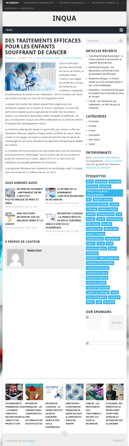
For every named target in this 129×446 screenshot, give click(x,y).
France (38, 58)
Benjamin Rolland (103, 199)
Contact (118, 440)
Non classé (94, 139)
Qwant (112, 248)
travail (115, 292)
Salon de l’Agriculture (98, 287)
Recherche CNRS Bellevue (107, 157)
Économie (94, 121)
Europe (92, 126)
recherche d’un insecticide (100, 263)
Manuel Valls (111, 229)
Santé (57, 58)
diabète (91, 214)
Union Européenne (96, 297)
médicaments (112, 238)
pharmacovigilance (96, 248)
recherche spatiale (96, 282)
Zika (99, 302)
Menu (9, 30)
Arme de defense (113, 161)
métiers (90, 243)
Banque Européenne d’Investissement (97, 193)
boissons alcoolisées (97, 204)
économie (109, 302)
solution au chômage (97, 292)
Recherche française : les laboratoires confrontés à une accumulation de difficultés (104, 70)
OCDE (101, 243)
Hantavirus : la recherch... (20, 8)
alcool (90, 181)
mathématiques (95, 238)
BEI (89, 199)
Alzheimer (92, 186)
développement (106, 214)
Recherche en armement (98, 167)
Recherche (92, 253)
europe (90, 219)
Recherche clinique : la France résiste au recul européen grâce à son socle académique (105, 82)
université (114, 297)
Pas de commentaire (72, 58)
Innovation (48, 58)
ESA (119, 214)
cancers (114, 204)
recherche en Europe (97, 268)
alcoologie (115, 181)
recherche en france (97, 273)
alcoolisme (101, 181)
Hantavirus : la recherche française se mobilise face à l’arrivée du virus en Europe (106, 93)
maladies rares (94, 229)
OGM (109, 243)
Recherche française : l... (73, 3)
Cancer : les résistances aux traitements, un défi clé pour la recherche (104, 104)
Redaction (10, 58)
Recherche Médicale (97, 277)
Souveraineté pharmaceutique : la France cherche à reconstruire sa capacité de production (106, 59)
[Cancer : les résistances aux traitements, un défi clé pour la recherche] (95, 392)
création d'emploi (108, 209)
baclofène (105, 186)
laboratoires (93, 224)
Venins (90, 302)
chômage (91, 209)
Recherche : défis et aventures (102, 258)
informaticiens (114, 219)
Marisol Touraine (95, 233)
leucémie (106, 224)
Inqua (64, 18)
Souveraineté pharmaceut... (39, 3)
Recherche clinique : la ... (106, 3)
